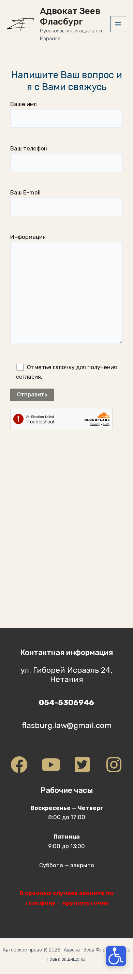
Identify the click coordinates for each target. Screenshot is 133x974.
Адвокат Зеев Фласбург (70, 16)
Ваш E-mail (25, 192)
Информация (28, 236)
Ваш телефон (28, 148)
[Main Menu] (118, 24)
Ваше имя (23, 104)
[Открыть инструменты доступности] (116, 956)
